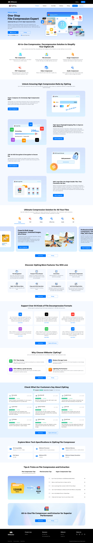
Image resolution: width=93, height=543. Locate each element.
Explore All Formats (52, 343)
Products (37, 5)
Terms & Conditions (16, 541)
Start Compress (13, 109)
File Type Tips (44, 534)
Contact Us (63, 536)
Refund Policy (23, 541)
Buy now (81, 5)
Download (75, 5)
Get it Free (40, 255)
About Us (62, 534)
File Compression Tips (46, 536)
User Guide (53, 5)
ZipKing (26, 534)
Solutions (61, 5)
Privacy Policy (10, 541)
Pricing (68, 5)
